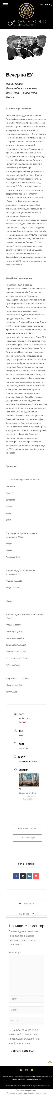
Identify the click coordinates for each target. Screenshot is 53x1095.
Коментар (15, 952)
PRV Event (29, 903)
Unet (48, 1086)
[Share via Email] (36, 876)
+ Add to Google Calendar (27, 828)
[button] (5, 5)
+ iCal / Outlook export (27, 838)
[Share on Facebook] (16, 876)
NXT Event (24, 913)
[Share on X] (23, 876)
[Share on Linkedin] (29, 876)
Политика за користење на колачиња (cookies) (26, 1093)
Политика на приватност (26, 1090)
